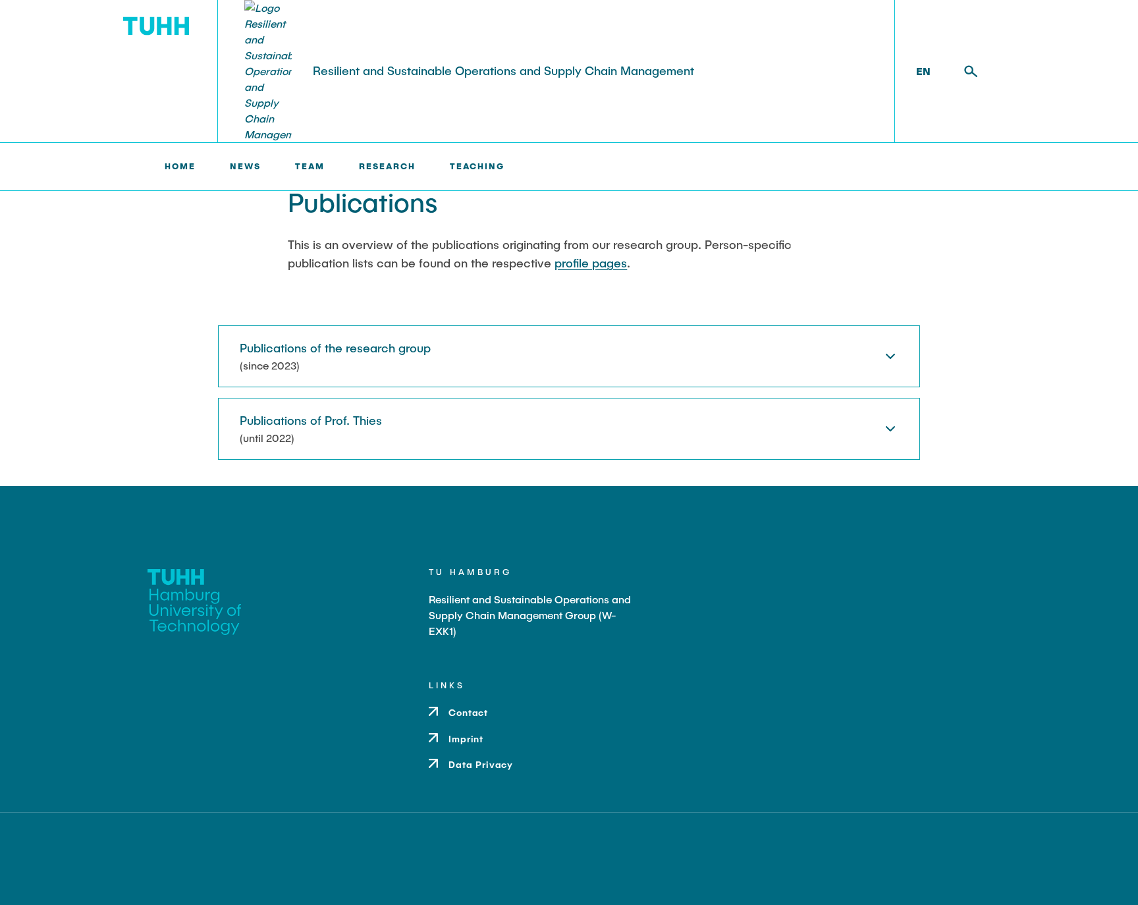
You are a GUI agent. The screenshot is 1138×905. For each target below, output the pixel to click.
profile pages (591, 263)
